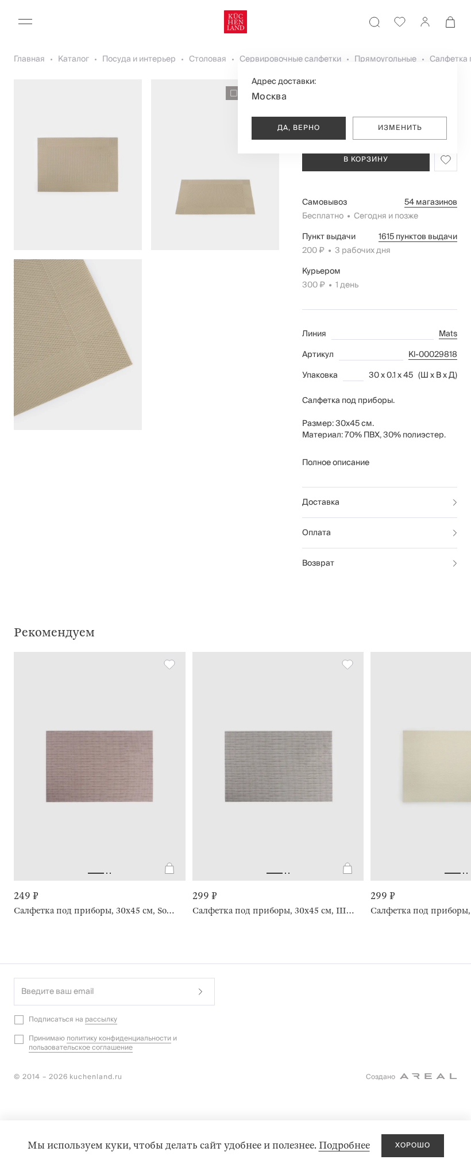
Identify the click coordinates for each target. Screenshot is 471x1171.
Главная (29, 59)
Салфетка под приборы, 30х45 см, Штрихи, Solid (273, 910)
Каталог (73, 59)
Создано (380, 1077)
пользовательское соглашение (81, 1048)
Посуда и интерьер (139, 59)
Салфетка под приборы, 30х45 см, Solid (95, 910)
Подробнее (344, 1145)
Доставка (320, 502)
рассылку (101, 1019)
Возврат (318, 563)
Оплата (316, 533)
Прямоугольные (385, 59)
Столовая (207, 59)
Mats (448, 334)
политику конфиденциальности (119, 1038)
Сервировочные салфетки (290, 59)
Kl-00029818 (432, 354)
